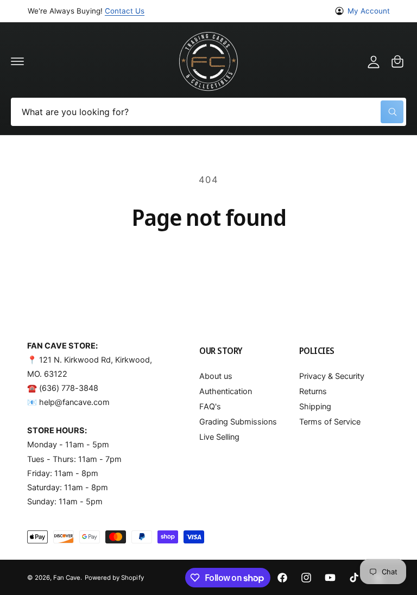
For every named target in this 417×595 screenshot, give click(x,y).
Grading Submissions (238, 422)
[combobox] (208, 112)
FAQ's (210, 407)
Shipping (315, 407)
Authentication (225, 391)
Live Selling (219, 437)
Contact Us (124, 11)
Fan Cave (66, 577)
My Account (369, 11)
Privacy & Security (331, 376)
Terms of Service (330, 422)
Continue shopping (209, 260)
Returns (313, 391)
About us (215, 376)
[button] (17, 61)
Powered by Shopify (114, 577)
